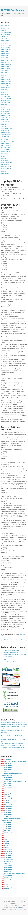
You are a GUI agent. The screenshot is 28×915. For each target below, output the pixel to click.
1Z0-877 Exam (4, 51)
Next (22, 639)
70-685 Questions (5, 130)
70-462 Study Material (6, 162)
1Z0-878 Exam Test (6, 49)
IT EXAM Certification (12, 10)
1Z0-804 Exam (4, 119)
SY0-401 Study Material (7, 27)
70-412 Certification (6, 98)
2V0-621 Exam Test (6, 117)
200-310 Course (5, 74)
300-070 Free (4, 104)
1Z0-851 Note (4, 57)
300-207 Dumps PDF (6, 113)
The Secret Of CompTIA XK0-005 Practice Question (14, 724)
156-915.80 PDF (5, 173)
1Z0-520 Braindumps (6, 66)
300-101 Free (4, 70)
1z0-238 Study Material (6, 94)
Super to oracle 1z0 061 (10, 661)
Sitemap (18, 907)
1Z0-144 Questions (5, 164)
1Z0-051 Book (4, 55)
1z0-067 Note (4, 158)
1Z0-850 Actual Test (6, 81)
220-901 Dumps (5, 126)
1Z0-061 (4, 187)
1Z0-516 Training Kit (6, 44)
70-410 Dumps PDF (6, 46)
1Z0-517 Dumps (5, 93)
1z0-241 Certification (6, 166)
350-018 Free (4, 172)
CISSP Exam (4, 85)
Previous (6, 639)
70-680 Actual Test (5, 47)
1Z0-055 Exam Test (6, 83)
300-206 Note (4, 91)
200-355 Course (5, 40)
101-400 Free (4, 138)
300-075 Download (5, 34)
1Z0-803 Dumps (5, 59)
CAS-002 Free (4, 36)
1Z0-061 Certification (6, 132)
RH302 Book (4, 123)
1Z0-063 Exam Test (6, 151)
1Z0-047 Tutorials (5, 53)
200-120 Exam (4, 153)
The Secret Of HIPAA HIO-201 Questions (11, 734)
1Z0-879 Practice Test (6, 42)
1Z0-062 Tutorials (5, 87)
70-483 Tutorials (5, 121)
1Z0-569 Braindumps (6, 168)
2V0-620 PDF (4, 140)
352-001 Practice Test (6, 76)
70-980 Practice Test (6, 110)
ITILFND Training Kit (6, 78)
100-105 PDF (4, 72)
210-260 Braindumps (6, 134)
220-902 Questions (5, 96)
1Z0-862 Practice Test (6, 143)
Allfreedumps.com (14, 911)
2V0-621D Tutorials (5, 155)
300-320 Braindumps (6, 32)
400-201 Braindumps (6, 100)
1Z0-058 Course (5, 108)
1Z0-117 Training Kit (6, 145)
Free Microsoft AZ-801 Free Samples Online (12, 743)
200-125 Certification (6, 30)
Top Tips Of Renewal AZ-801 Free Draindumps (12, 745)
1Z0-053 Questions (5, 29)
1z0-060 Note (4, 125)
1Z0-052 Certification (6, 64)
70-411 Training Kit (5, 111)
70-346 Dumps (4, 160)
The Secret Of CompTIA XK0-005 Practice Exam (13, 722)
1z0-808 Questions (5, 62)
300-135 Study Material (6, 128)
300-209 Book (4, 89)
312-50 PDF (4, 38)
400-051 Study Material (6, 61)
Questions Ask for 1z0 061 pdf (11, 650)
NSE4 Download (5, 136)
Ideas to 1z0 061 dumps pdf (11, 652)
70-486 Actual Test (5, 149)
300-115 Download (5, 102)
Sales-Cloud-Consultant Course (9, 142)
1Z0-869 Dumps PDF (6, 79)
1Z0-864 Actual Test (6, 115)
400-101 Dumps (5, 25)
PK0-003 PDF (4, 106)
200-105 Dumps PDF (6, 147)
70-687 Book (4, 157)
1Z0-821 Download (5, 68)
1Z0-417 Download (5, 170)
